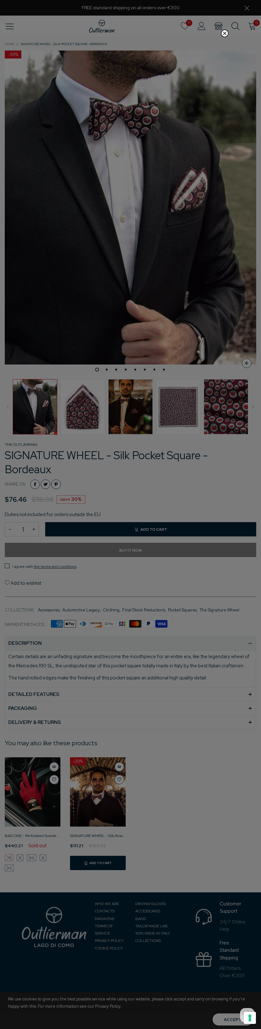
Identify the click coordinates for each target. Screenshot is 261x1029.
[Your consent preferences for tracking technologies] (250, 1018)
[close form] (225, 33)
